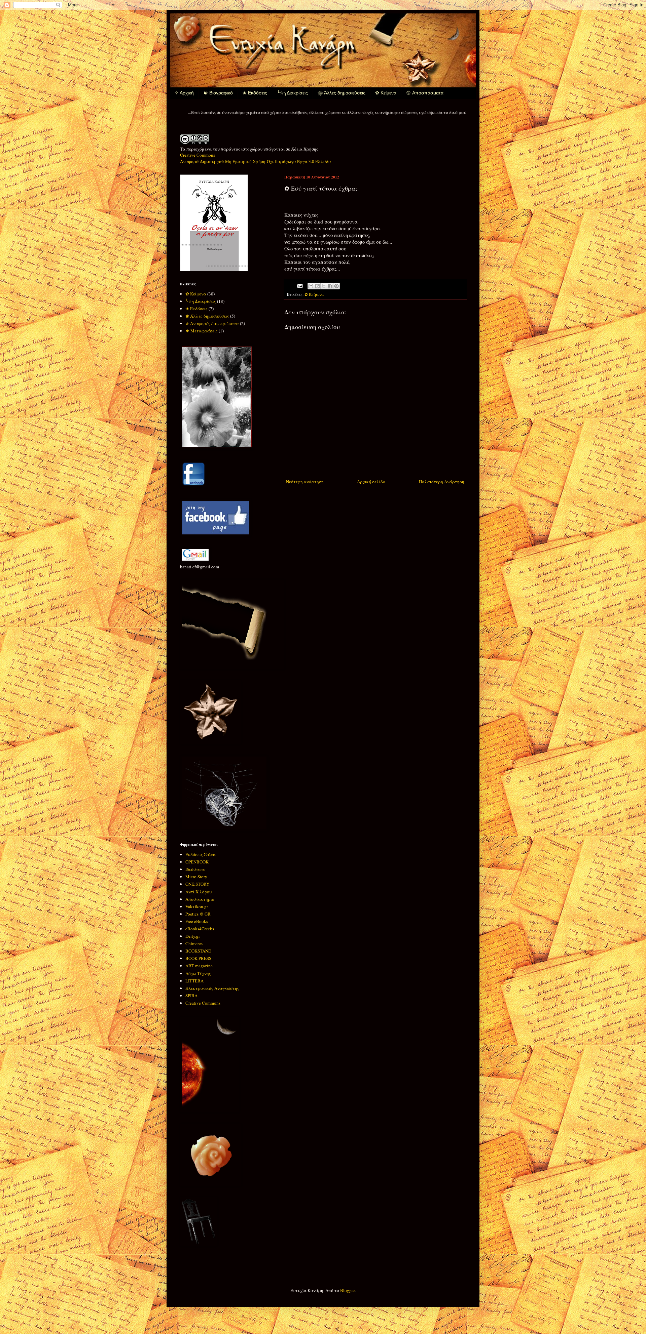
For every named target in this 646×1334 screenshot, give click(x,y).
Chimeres (194, 943)
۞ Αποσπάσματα (424, 92)
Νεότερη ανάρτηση (305, 482)
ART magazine (199, 966)
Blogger (347, 1290)
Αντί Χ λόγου (198, 892)
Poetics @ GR (198, 914)
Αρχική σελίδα (371, 482)
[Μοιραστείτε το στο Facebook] (330, 286)
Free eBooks (196, 921)
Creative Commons (202, 1003)
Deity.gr (192, 936)
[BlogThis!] (317, 286)
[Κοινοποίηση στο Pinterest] (336, 286)
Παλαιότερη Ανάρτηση (441, 482)
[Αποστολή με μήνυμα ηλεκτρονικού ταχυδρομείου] (311, 286)
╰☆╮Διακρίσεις (292, 92)
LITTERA (194, 981)
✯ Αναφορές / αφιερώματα (212, 323)
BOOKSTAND (198, 951)
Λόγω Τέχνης (198, 973)
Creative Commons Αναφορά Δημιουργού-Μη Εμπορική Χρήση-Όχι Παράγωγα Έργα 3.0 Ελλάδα (255, 158)
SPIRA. (192, 996)
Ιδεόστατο (195, 869)
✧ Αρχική (184, 92)
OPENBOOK (197, 862)
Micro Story (196, 877)
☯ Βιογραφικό (218, 92)
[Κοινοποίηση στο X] (323, 286)
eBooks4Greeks (199, 929)
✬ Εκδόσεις (255, 92)
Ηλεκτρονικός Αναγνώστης (212, 988)
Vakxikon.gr (196, 906)
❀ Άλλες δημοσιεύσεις (341, 92)
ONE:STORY (197, 884)
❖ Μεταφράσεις (201, 331)
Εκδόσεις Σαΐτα (200, 854)
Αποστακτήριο (199, 899)
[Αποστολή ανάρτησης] (299, 285)
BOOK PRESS (198, 958)
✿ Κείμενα (385, 92)
